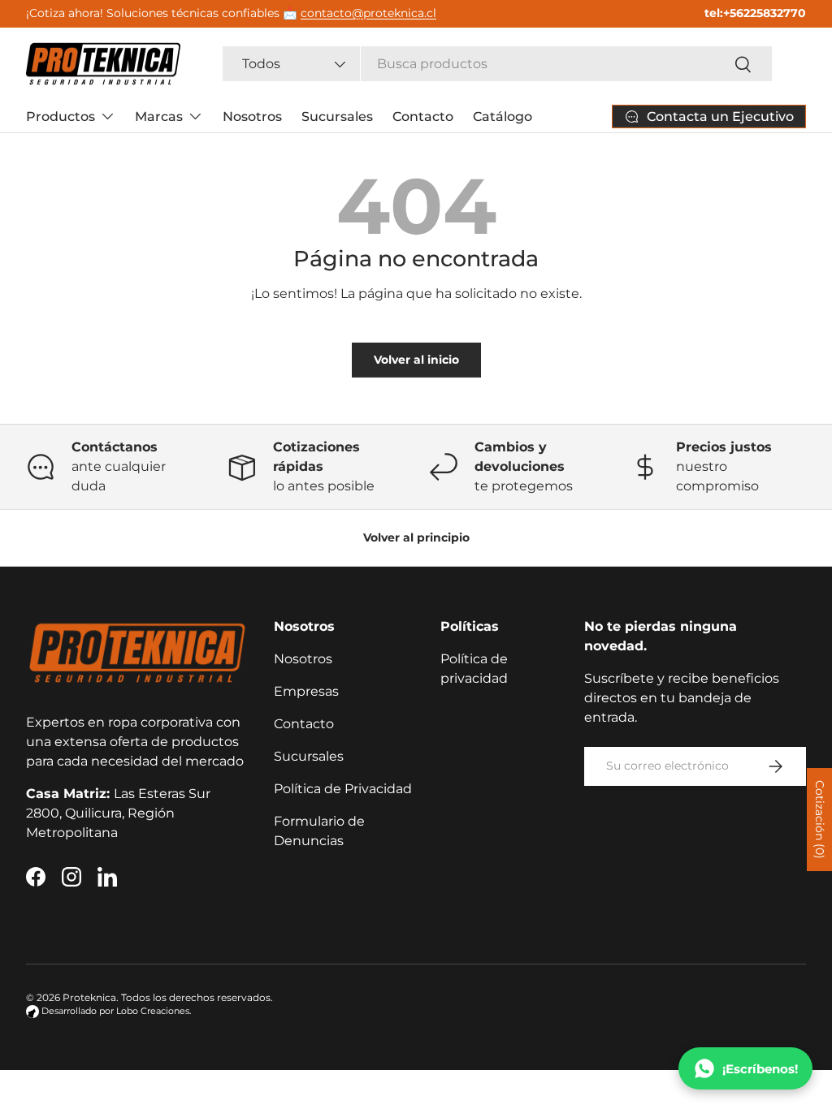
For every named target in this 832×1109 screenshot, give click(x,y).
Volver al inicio (416, 359)
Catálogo (502, 116)
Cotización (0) (819, 819)
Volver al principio (416, 537)
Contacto (422, 116)
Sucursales (337, 116)
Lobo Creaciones (152, 1011)
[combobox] (498, 63)
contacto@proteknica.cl (368, 13)
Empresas (306, 691)
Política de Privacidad (343, 788)
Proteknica (89, 997)
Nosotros (252, 116)
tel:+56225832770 (755, 13)
